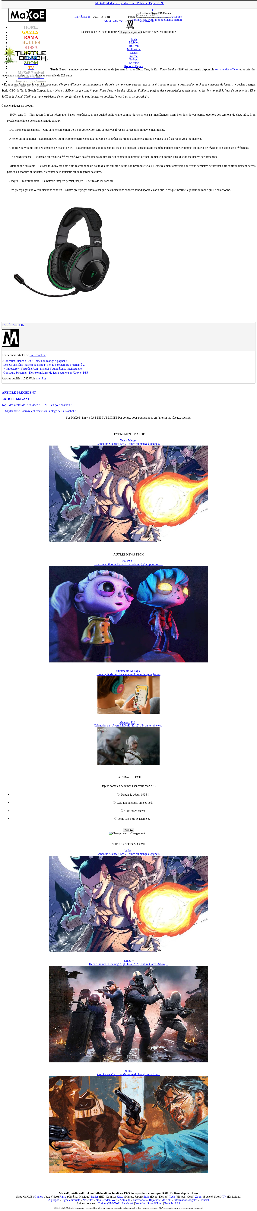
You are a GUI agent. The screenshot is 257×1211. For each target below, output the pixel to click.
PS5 (129, 560)
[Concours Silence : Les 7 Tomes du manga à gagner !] (128, 541)
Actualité (125, 1200)
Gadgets (134, 59)
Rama (62, 1196)
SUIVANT (16, 398)
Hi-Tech (134, 45)
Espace (133, 66)
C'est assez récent (134, 810)
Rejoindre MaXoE (160, 1200)
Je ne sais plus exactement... (134, 818)
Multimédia (134, 49)
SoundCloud (154, 1203)
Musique (135, 670)
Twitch (168, 1203)
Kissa (120, 1196)
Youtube (140, 1203)
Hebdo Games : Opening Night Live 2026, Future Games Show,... (128, 964)
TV (224, 1196)
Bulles (94, 1196)
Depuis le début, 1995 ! (135, 794)
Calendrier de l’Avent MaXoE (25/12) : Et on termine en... (128, 725)
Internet (133, 56)
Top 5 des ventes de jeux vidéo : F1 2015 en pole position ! (37, 405)
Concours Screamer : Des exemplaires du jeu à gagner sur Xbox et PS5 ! (46, 372)
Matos (134, 52)
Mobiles (134, 42)
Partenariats (140, 1200)
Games (38, 1196)
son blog (41, 378)
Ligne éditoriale (71, 1200)
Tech (172, 1196)
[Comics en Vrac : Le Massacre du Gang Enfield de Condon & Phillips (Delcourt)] (128, 1171)
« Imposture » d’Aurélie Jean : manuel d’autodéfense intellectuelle (42, 368)
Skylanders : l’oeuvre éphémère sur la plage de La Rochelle (40, 411)
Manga (132, 440)
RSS (177, 1203)
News (123, 440)
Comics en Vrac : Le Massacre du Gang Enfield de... (128, 1074)
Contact (204, 1200)
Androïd (135, 19)
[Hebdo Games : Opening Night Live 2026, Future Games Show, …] (128, 1061)
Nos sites (88, 1200)
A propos (53, 1200)
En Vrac (134, 62)
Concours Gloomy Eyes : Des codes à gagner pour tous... (128, 564)
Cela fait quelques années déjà (135, 802)
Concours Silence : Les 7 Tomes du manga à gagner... (128, 443)
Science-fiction (173, 19)
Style (146, 1196)
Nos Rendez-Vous (106, 1200)
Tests (134, 39)
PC (124, 560)
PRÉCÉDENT (19, 392)
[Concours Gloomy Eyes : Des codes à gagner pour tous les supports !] (128, 661)
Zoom (198, 1196)
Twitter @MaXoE (109, 1203)
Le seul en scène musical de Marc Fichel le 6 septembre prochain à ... (44, 364)
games (127, 960)
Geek (143, 19)
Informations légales (185, 1200)
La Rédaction (13, 325)
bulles (128, 850)
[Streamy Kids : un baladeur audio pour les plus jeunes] (128, 712)
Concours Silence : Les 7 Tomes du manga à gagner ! (35, 360)
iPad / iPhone (155, 19)
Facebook (127, 1203)
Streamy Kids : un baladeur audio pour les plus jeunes (128, 674)
